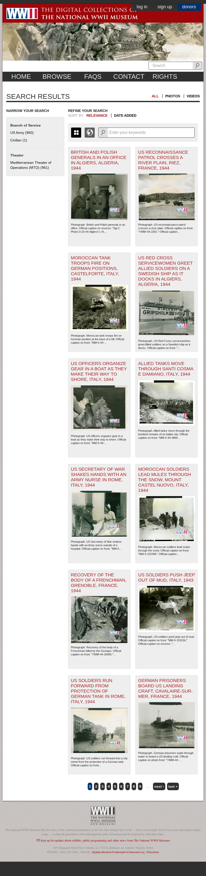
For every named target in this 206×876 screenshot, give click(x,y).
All (155, 96)
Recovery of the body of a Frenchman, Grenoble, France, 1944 (98, 582)
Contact (128, 76)
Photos (172, 96)
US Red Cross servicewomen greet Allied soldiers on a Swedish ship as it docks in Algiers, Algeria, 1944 (165, 271)
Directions (153, 852)
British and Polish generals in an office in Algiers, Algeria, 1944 (98, 160)
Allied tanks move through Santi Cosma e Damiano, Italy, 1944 (165, 369)
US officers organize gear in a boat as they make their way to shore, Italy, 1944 (99, 371)
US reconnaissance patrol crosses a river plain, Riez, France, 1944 (163, 160)
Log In (142, 6)
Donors (189, 6)
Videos (193, 96)
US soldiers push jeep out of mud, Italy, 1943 (166, 577)
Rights (164, 76)
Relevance (97, 115)
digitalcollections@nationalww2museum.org (118, 852)
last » (173, 786)
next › (159, 786)
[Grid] (76, 133)
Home (21, 76)
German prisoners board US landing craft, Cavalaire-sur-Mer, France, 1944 (165, 688)
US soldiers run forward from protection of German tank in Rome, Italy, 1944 (98, 691)
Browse (56, 76)
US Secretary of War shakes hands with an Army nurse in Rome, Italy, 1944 (98, 477)
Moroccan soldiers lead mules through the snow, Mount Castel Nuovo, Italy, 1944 (164, 480)
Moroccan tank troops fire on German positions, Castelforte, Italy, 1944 (95, 268)
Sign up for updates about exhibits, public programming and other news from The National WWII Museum (105, 840)
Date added (125, 115)
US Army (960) (22, 133)
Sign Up (165, 6)
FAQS (92, 76)
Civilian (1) (18, 140)
